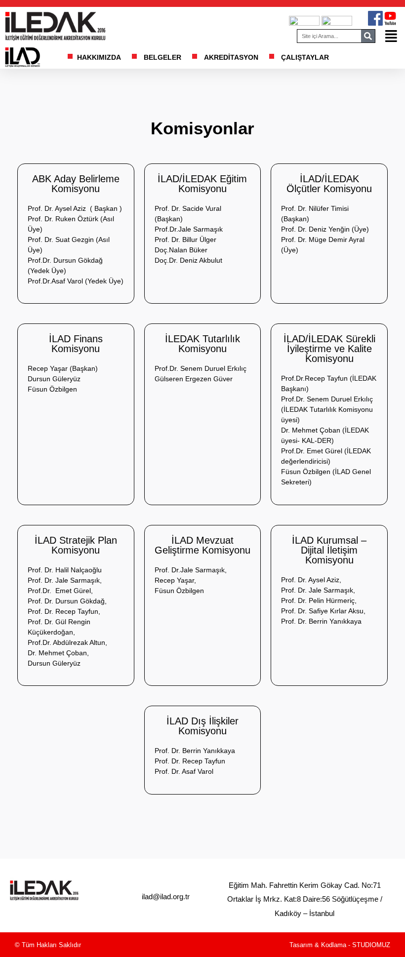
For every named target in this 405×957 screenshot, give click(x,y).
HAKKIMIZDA (99, 57)
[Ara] (368, 36)
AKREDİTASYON (231, 57)
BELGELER (162, 57)
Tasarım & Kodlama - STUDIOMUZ (339, 945)
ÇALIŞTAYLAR (305, 57)
